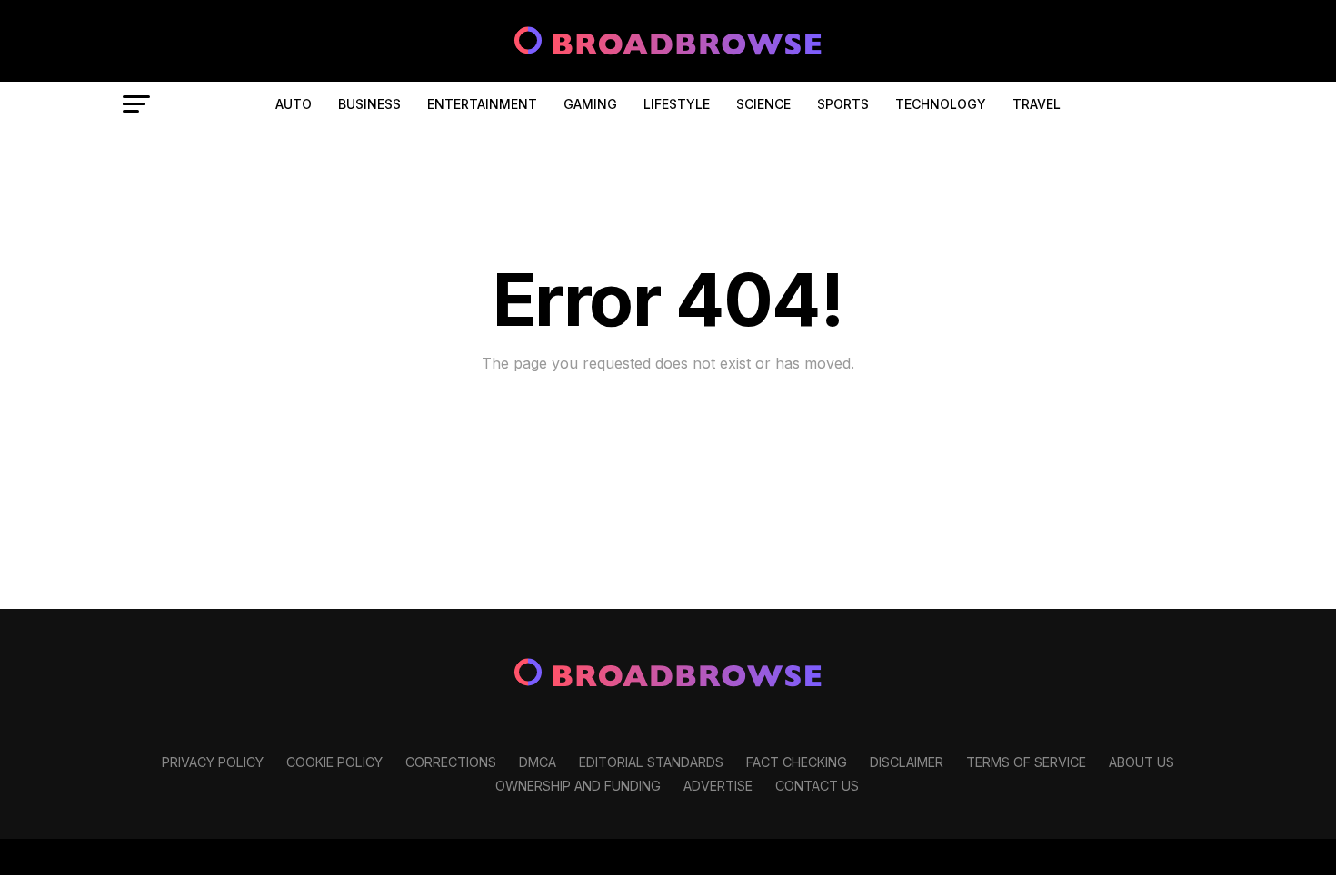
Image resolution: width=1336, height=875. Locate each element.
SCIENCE (763, 104)
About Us (1141, 762)
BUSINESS (369, 104)
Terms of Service (1026, 762)
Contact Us (817, 785)
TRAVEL (1036, 104)
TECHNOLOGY (940, 104)
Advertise (718, 785)
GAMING (590, 104)
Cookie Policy (334, 762)
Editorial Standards (651, 762)
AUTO (293, 104)
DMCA (537, 762)
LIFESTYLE (676, 104)
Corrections (450, 762)
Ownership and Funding (578, 785)
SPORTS (843, 104)
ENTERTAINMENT (482, 104)
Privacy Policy (213, 762)
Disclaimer (906, 762)
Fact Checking (796, 762)
